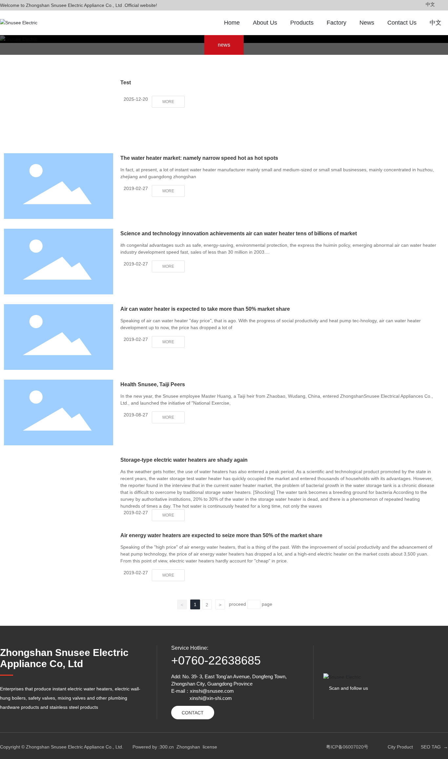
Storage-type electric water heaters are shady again (184, 460)
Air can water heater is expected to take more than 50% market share (205, 309)
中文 (430, 4)
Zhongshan (188, 746)
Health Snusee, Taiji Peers (152, 384)
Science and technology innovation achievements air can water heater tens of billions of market (238, 233)
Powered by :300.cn (153, 746)
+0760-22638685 (216, 660)
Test (125, 82)
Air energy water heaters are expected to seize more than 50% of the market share (221, 535)
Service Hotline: (189, 648)
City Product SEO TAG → (418, 746)
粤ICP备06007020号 (347, 746)
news (224, 45)
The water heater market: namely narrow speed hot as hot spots (199, 158)
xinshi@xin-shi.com (211, 698)
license (210, 746)
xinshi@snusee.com (212, 691)
